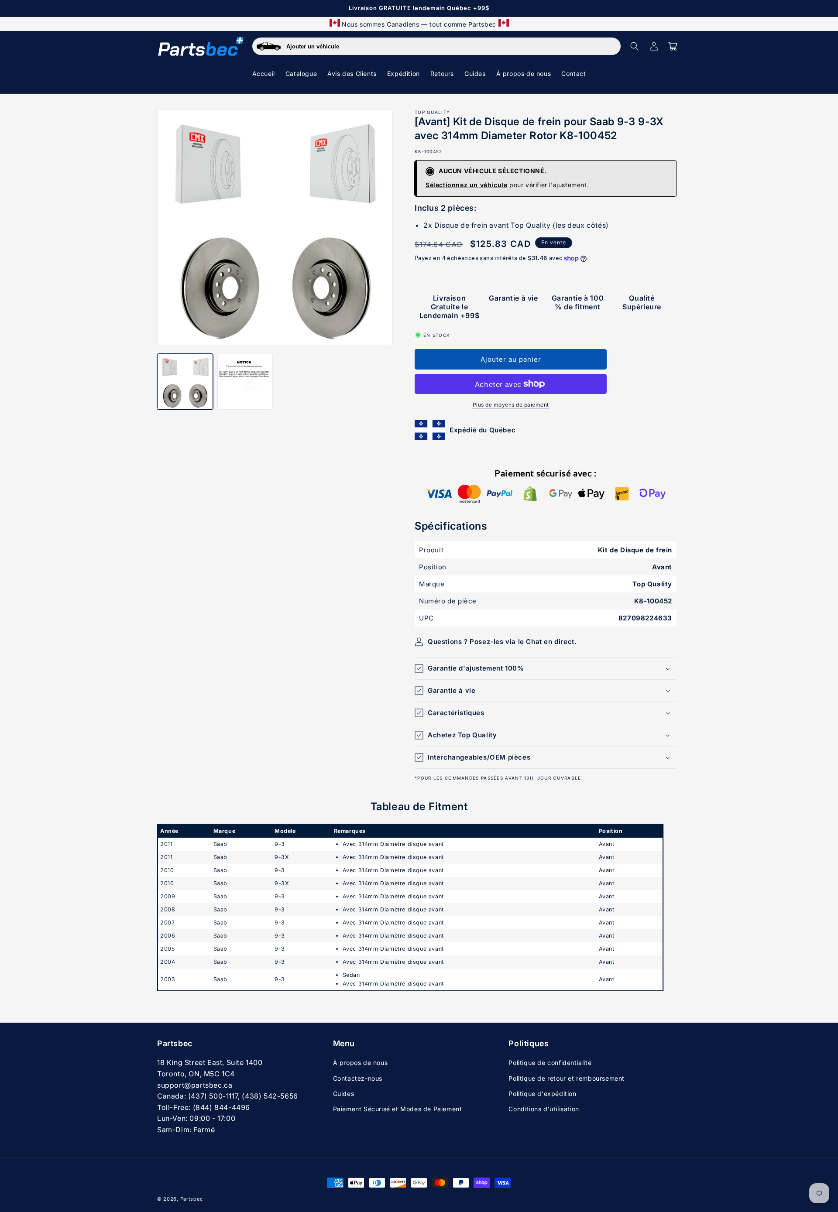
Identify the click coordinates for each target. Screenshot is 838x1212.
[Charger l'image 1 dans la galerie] (185, 382)
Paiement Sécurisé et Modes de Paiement (397, 1109)
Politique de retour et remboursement (566, 1078)
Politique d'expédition (542, 1093)
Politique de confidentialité (549, 1062)
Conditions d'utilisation (543, 1109)
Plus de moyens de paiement (511, 404)
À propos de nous (360, 1062)
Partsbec (191, 1199)
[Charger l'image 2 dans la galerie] (245, 382)
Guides (343, 1093)
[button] (634, 46)
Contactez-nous (357, 1078)
